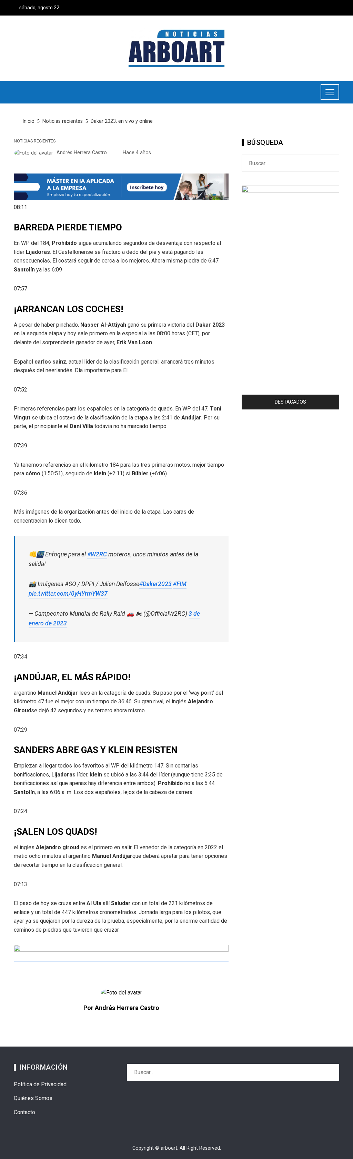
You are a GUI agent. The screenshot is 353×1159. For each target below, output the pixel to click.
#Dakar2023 (155, 584)
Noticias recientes (35, 141)
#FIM (179, 584)
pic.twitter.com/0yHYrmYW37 (68, 593)
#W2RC (97, 554)
